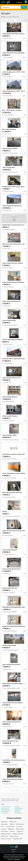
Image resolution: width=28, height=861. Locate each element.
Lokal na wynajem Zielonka (9, 435)
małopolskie (4, 811)
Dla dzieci (12, 824)
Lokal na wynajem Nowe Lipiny (10, 741)
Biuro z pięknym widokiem (9, 129)
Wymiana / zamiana (6, 838)
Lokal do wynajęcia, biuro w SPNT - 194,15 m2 (14, 91)
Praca (2, 826)
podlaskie (17, 809)
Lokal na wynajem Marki (8, 167)
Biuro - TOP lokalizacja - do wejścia (11, 110)
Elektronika (11, 829)
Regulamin (13, 849)
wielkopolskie (4, 809)
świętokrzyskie (18, 813)
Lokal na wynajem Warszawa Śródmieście (13, 282)
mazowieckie (4, 806)
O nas (13, 851)
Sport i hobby (4, 836)
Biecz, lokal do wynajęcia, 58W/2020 (12, 492)
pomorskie (3, 813)
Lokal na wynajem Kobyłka (9, 645)
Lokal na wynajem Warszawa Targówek (12, 263)
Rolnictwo (12, 831)
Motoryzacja (4, 821)
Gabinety (4, 511)
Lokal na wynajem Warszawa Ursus (11, 377)
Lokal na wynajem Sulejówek (9, 148)
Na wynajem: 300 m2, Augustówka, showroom (14, 358)
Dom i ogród (19, 826)
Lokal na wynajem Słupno (9, 320)
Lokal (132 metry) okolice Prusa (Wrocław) (13, 530)
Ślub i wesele (4, 831)
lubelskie (17, 811)
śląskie (16, 806)
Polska (2, 804)
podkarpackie (18, 808)
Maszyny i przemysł (6, 834)
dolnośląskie (4, 808)
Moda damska (12, 821)
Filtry (5, 20)
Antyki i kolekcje (20, 829)
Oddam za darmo (14, 836)
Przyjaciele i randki (17, 838)
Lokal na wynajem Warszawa (9, 397)
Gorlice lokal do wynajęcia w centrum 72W (13, 454)
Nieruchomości (20, 824)
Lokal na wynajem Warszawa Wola (11, 301)
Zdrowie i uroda (10, 826)
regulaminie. (17, 859)
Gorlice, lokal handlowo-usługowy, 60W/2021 (14, 473)
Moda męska (4, 824)
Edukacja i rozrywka (18, 834)
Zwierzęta (3, 829)
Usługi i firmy (20, 831)
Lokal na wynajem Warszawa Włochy (12, 205)
